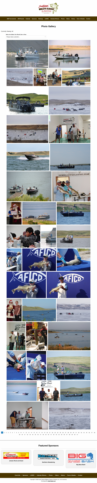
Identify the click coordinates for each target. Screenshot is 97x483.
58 (69, 434)
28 (68, 432)
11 (23, 432)
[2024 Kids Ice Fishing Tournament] (23, 236)
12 (26, 432)
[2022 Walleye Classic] (76, 77)
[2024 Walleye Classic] (29, 186)
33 (81, 432)
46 (38, 434)
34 (84, 432)
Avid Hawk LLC (52, 481)
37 (91, 432)
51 (51, 434)
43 (30, 434)
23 (55, 432)
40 (22, 434)
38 (94, 432)
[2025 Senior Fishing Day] (27, 100)
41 (24, 434)
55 (61, 434)
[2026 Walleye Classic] (69, 54)
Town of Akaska (81, 19)
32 (78, 432)
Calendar (28, 19)
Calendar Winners (54, 19)
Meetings (40, 19)
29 (70, 432)
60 (74, 434)
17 (39, 432)
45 (35, 434)
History (73, 19)
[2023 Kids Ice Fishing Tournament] (54, 77)
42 (27, 434)
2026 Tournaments (11, 19)
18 (42, 432)
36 (89, 432)
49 (45, 434)
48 (43, 434)
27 (65, 432)
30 (73, 432)
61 (77, 434)
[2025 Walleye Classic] (40, 77)
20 (47, 432)
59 (72, 434)
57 (66, 434)
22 (52, 432)
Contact (88, 19)
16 (36, 432)
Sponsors (34, 19)
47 (40, 434)
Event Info (17, 475)
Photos (63, 19)
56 (64, 434)
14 (31, 432)
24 (57, 432)
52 (53, 434)
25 (60, 432)
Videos (68, 19)
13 (28, 432)
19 (44, 432)
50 (48, 434)
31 (76, 432)
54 (59, 434)
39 (19, 434)
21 (49, 432)
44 (32, 434)
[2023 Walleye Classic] (27, 54)
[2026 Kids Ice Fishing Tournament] (20, 77)
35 (86, 432)
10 (21, 432)
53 (56, 434)
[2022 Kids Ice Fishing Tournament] (27, 129)
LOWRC (47, 19)
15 (34, 432)
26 (63, 432)
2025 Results (21, 19)
